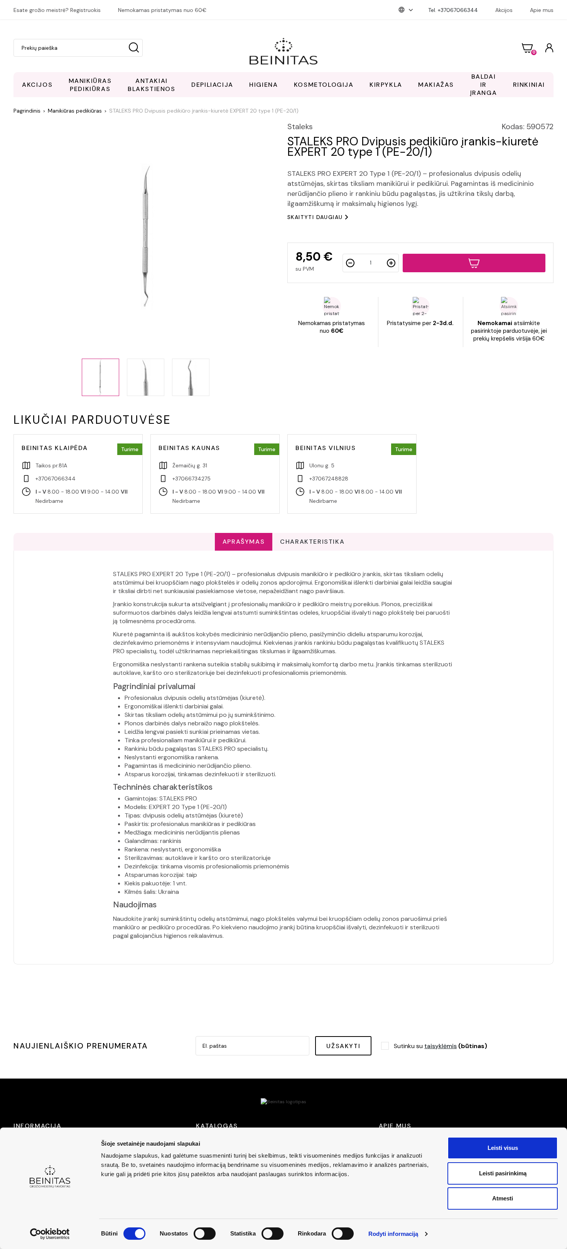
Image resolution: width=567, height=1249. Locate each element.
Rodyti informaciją (393, 1233)
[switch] (205, 1233)
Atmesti (502, 1198)
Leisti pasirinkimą (502, 1173)
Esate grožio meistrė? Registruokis (57, 10)
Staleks (300, 126)
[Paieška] (134, 48)
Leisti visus (503, 1147)
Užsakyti (343, 1046)
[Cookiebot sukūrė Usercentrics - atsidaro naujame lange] (50, 1234)
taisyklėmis (440, 1046)
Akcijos (504, 10)
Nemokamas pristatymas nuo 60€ (162, 10)
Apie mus (542, 10)
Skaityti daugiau (315, 217)
